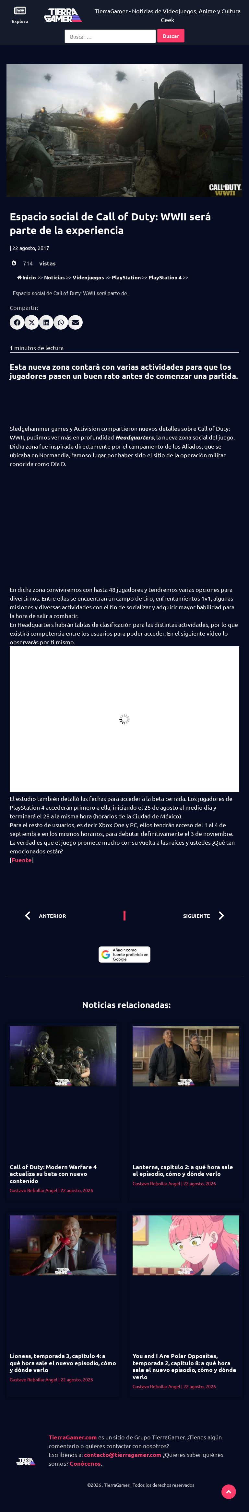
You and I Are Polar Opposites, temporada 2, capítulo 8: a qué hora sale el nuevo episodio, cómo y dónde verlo (184, 1366)
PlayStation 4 (165, 277)
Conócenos (85, 1463)
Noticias (54, 277)
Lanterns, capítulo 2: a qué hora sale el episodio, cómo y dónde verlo (183, 1170)
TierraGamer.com (73, 1437)
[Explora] (20, 10)
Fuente (22, 859)
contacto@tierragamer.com (122, 1454)
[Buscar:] (110, 36)
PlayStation (126, 277)
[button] (17, 322)
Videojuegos (88, 277)
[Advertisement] (124, 522)
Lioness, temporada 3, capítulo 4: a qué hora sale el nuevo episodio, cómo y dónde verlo (63, 1362)
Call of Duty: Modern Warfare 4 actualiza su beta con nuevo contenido (53, 1173)
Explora (20, 21)
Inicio (29, 277)
